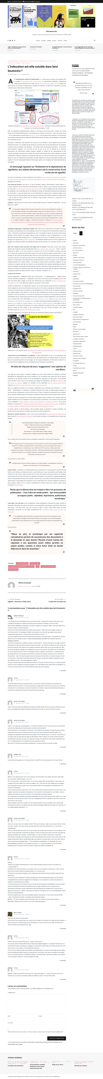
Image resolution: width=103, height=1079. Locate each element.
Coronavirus (76, 271)
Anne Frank (75, 243)
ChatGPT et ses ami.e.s (79, 257)
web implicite (59, 380)
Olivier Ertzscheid (12, 74)
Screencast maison (78, 356)
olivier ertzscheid (19, 701)
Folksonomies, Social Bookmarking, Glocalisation (41, 61)
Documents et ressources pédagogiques (83, 283)
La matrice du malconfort (15, 1066)
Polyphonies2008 (77, 346)
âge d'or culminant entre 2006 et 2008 (47, 83)
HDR (55, 61)
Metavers (75, 324)
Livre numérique (77, 321)
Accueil (38, 40)
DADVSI (75, 276)
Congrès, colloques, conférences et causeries (81, 268)
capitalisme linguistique (28, 239)
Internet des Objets (78, 317)
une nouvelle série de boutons (46, 249)
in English (75, 312)
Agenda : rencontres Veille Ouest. (19, 601)
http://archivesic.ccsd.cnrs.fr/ (16, 843)
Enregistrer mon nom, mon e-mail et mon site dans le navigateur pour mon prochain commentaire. (35, 1031)
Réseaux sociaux (26, 63)
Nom (9, 1016)
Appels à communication (79, 245)
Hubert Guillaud (18, 615)
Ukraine (75, 365)
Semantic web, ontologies (79, 358)
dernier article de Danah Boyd (56, 414)
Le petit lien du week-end (57, 601)
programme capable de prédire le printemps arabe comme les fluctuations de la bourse (31, 406)
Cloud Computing (77, 262)
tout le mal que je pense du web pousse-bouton (29, 189)
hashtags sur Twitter (34, 135)
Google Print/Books (77, 307)
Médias (49, 40)
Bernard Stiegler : (18, 485)
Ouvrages (43, 40)
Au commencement (78, 250)
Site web (10, 1022)
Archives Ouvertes (77, 248)
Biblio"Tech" (76, 252)
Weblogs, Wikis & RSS (78, 373)
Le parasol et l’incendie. (36, 46)
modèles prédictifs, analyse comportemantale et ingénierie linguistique (38, 401)
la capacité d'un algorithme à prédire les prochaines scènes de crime (40, 404)
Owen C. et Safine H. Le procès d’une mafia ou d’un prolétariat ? (17, 47)
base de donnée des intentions (57, 383)
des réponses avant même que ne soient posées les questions (30, 385)
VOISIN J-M (17, 754)
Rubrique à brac (77, 353)
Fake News (75, 293)
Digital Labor (76, 278)
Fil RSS (65, 40)
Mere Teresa (17, 912)
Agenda (75, 240)
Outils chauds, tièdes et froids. (80, 336)
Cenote (39, 1076)
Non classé (75, 331)
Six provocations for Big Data (24, 416)
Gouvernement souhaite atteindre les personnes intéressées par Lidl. (37, 1067)
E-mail (41, 1016)
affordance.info (51, 31)
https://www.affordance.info (26, 586)
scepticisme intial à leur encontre (31, 81)
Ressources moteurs (80, 1066)
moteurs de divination (16, 383)
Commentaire (12, 992)
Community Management (79, 265)
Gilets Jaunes (76, 304)
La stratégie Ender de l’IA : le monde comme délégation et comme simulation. (84, 47)
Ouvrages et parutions (78, 339)
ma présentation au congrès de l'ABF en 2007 (32, 126)
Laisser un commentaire (56, 1038)
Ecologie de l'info (23, 61)
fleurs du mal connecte (78, 295)
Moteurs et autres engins (14, 63)
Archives (60, 40)
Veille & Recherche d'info (79, 368)
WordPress (57, 1076)
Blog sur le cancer (57, 1065)
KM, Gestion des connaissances (81, 319)
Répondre (63, 670)
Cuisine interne (76, 274)
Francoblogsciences (78, 302)
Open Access (76, 334)
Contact (54, 40)
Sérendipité (76, 360)
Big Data (75, 255)
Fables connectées (77, 291)
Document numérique (13, 61)
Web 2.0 (75, 370)
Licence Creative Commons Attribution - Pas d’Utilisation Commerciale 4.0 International (82, 73)
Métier (74, 326)
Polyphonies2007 (77, 343)
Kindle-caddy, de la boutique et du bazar (28, 309)
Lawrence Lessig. (84, 93)
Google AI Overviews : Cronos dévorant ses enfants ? (62, 47)
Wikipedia (75, 375)
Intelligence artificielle (78, 314)
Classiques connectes (78, 260)
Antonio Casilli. (76, 113)
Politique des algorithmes (79, 341)
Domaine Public (77, 286)
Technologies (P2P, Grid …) (79, 363)
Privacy (75, 348)
